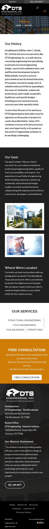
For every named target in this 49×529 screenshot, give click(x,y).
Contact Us (29, 508)
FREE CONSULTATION (26, 377)
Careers (12, 1)
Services (33, 505)
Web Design (38, 519)
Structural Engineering (24, 320)
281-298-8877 (36, 1)
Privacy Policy (23, 512)
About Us (22, 505)
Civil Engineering (24, 325)
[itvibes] (40, 523)
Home (18, 25)
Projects (16, 508)
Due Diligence (15, 329)
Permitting (35, 329)
